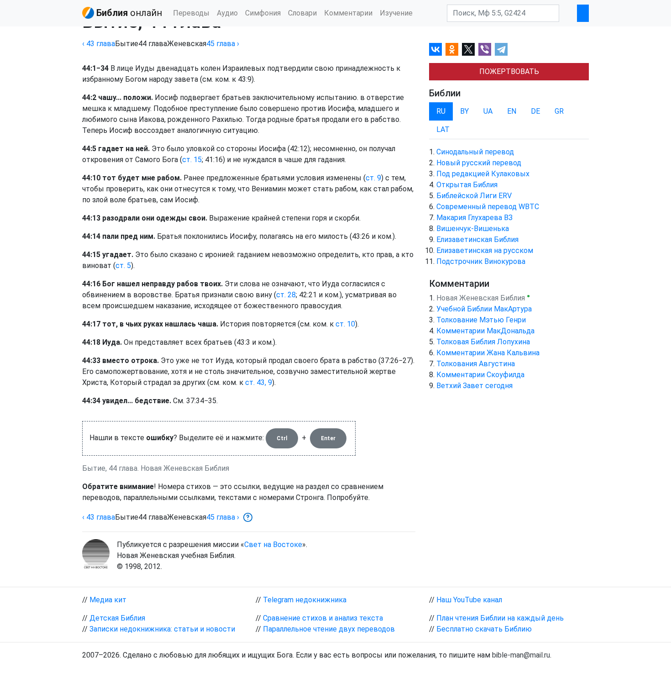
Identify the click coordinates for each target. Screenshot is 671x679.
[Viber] (484, 49)
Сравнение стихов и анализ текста (323, 618)
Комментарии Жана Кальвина (488, 352)
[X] (468, 49)
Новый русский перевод (478, 162)
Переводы (191, 13)
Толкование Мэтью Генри (481, 320)
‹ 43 (98, 43)
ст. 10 (345, 324)
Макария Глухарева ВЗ (474, 217)
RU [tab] (441, 111)
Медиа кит (107, 599)
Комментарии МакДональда (485, 330)
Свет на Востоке (273, 544)
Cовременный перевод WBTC (487, 206)
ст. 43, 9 (258, 382)
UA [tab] (488, 111)
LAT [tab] (443, 129)
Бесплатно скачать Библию (484, 629)
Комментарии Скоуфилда (480, 374)
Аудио (227, 13)
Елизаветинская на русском (484, 250)
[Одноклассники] (452, 49)
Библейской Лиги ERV (474, 195)
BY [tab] (464, 111)
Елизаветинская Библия (477, 239)
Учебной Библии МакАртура (484, 309)
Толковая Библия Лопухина (483, 341)
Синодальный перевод (475, 151)
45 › (222, 43)
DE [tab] (535, 111)
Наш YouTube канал (469, 599)
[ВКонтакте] (435, 49)
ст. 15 (192, 159)
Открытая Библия (467, 184)
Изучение (396, 13)
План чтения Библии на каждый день (500, 618)
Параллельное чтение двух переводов (329, 629)
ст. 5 (123, 265)
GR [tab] (559, 111)
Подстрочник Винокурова (480, 261)
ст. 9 (373, 178)
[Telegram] (501, 49)
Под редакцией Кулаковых (482, 173)
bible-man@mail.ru (521, 655)
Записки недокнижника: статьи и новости (162, 629)
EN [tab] (511, 111)
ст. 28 (286, 294)
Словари (302, 13)
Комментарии (348, 13)
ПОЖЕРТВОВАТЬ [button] (509, 71)
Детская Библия (117, 618)
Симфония (263, 13)
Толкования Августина (475, 363)
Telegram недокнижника (304, 599)
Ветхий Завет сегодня (474, 385)
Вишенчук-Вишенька (472, 228)
